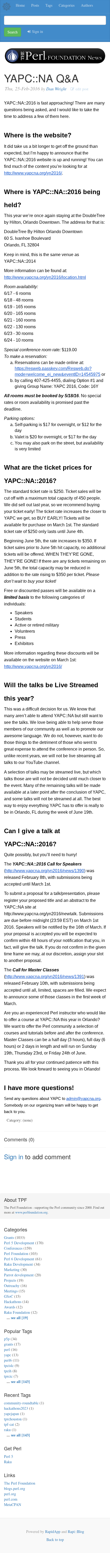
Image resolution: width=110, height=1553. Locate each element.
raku (7, 1429)
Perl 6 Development (19, 1258)
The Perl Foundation (19, 1483)
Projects (10, 1280)
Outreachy (11, 1285)
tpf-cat (9, 1424)
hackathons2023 (16, 1408)
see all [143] (20, 1381)
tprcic (8, 1376)
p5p (7, 1338)
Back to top (55, 1539)
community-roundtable (21, 1402)
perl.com (10, 1499)
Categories (66, 5)
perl (7, 1349)
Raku (8, 1461)
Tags (48, 5)
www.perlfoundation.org (31, 1212)
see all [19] (19, 1317)
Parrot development (19, 1274)
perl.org (10, 1493)
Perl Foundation (16, 1253)
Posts (35, 5)
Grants (9, 1237)
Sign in (37, 31)
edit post (81, 88)
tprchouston (13, 1418)
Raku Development (18, 1264)
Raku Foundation (17, 1312)
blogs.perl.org (14, 1488)
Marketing (11, 1269)
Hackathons (12, 1301)
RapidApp (52, 1531)
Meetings (11, 1290)
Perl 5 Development (19, 1242)
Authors (87, 5)
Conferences (13, 1248)
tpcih (7, 1370)
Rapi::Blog (76, 1531)
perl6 (8, 1360)
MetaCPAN (12, 1504)
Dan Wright (56, 88)
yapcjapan (11, 1413)
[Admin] (6, 6)
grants (8, 1344)
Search (12, 31)
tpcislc (9, 1365)
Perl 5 (8, 1456)
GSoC (8, 1296)
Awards (9, 1306)
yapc (7, 1354)
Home (20, 5)
